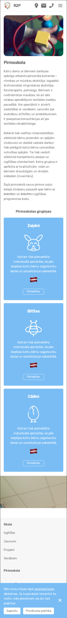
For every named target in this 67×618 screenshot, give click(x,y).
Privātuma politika (38, 611)
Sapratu (12, 611)
